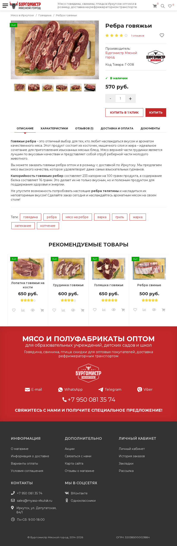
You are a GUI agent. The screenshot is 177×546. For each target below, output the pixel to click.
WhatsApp (73, 389)
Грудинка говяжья (68, 285)
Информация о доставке (30, 456)
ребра (52, 217)
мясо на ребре (77, 217)
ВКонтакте (79, 493)
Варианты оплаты (24, 463)
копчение (47, 226)
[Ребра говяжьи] (55, 50)
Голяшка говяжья (108, 285)
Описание (25, 128)
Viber (148, 389)
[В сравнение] (23, 310)
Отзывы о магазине (79, 471)
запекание (23, 226)
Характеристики (54, 128)
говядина (30, 217)
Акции (69, 449)
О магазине (19, 449)
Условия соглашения (27, 471)
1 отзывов (137, 35)
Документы (150, 128)
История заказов (132, 456)
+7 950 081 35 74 (91, 399)
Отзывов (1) (84, 128)
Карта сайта (74, 463)
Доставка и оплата (117, 128)
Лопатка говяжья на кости (27, 285)
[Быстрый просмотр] (33, 310)
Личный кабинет (132, 449)
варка (102, 217)
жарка (137, 217)
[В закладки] (14, 310)
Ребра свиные (149, 285)
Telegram (113, 389)
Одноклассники (83, 501)
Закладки (126, 463)
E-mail (36, 389)
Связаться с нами (78, 456)
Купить (156, 112)
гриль (119, 217)
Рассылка (126, 471)
